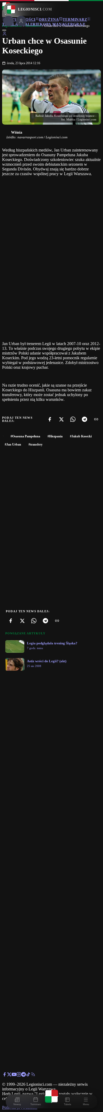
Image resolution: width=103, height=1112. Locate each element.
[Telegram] (84, 419)
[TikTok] (28, 1075)
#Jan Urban (13, 444)
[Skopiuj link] (96, 419)
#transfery (36, 444)
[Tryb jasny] (4, 30)
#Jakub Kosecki (81, 436)
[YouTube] (14, 1075)
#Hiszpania (55, 436)
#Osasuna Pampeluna (25, 436)
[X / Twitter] (9, 1075)
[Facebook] (49, 419)
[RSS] (33, 1075)
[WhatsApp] (73, 419)
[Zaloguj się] (4, 34)
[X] (61, 419)
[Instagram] (18, 1075)
